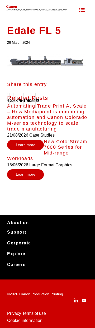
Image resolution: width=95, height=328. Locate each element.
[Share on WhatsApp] (15, 100)
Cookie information (24, 320)
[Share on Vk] (28, 100)
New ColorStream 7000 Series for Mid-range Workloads (47, 150)
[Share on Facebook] (8, 100)
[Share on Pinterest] (18, 100)
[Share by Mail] (37, 100)
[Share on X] (11, 100)
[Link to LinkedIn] (76, 300)
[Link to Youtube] (84, 300)
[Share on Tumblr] (25, 100)
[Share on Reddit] (33, 100)
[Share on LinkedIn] (21, 100)
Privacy (14, 313)
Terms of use (34, 313)
